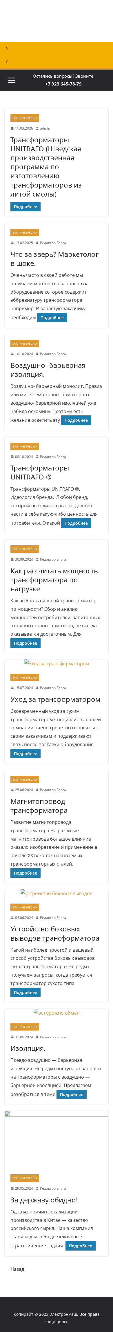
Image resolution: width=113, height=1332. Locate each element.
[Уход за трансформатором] (56, 663)
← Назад (14, 1269)
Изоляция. (27, 1048)
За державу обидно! (44, 1199)
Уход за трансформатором (55, 699)
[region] (56, 34)
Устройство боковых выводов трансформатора (54, 933)
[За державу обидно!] (56, 1140)
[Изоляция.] (56, 1013)
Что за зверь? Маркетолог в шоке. (54, 258)
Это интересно (25, 118)
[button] (56, 48)
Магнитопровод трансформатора (39, 805)
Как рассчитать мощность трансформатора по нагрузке (54, 579)
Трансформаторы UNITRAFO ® (39, 472)
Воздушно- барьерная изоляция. (47, 369)
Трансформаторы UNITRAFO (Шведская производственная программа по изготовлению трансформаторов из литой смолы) (46, 167)
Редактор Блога (53, 242)
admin (45, 128)
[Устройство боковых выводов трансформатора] (56, 893)
